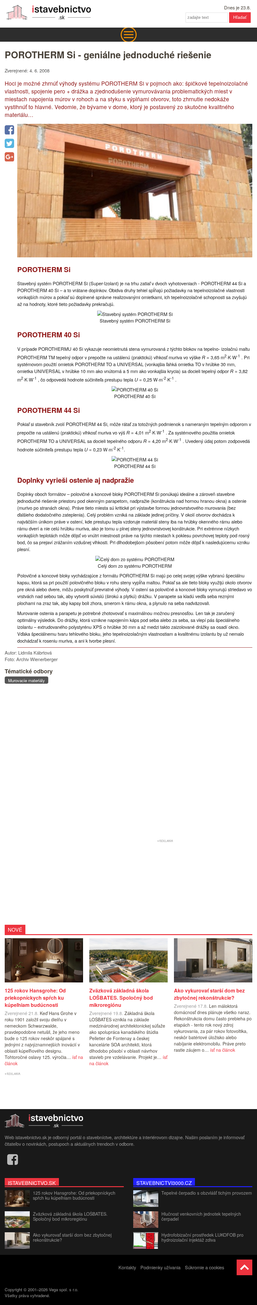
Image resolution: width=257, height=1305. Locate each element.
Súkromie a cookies (204, 1267)
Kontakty (127, 1267)
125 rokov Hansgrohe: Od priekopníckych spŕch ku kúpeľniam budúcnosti (74, 1195)
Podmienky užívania (160, 1267)
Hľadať (240, 17)
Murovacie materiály (26, 680)
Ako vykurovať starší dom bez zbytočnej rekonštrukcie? (72, 1237)
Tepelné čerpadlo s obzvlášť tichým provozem (206, 1193)
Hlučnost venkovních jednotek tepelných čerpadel (201, 1216)
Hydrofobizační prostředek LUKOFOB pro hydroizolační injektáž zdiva (202, 1237)
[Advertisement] (128, 762)
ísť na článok (222, 1050)
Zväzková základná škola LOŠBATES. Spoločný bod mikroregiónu (70, 1216)
